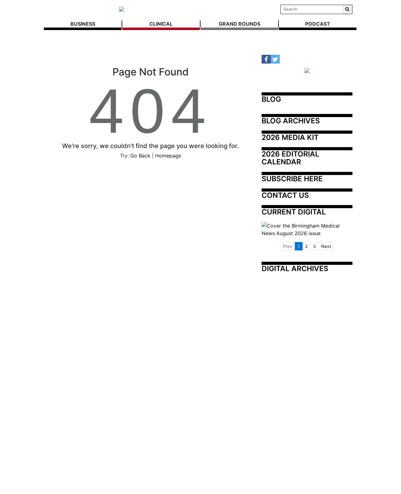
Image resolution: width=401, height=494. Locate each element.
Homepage (168, 155)
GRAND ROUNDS (239, 24)
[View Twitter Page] (275, 59)
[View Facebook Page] (266, 59)
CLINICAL (161, 24)
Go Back (140, 155)
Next (326, 246)
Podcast (317, 24)
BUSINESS (82, 24)
